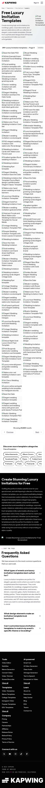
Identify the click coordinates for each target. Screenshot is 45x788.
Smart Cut (27, 663)
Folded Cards (37, 459)
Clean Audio (28, 669)
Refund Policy (7, 736)
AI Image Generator (31, 673)
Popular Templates (9, 704)
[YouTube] (10, 754)
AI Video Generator (31, 666)
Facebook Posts (11, 459)
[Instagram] (15, 754)
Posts (19, 464)
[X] (4, 754)
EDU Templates (7, 707)
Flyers (24, 459)
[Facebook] (27, 754)
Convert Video (7, 673)
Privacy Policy (7, 739)
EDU (25, 704)
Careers (5, 722)
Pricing (4, 719)
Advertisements (11, 454)
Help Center (28, 698)
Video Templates (8, 691)
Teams (26, 707)
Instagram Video (8, 701)
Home (3, 8)
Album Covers (28, 454)
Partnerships (6, 726)
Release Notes (7, 732)
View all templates (9, 449)
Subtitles (5, 666)
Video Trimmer (7, 676)
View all (5, 683)
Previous (10, 432)
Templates (10, 8)
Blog (25, 701)
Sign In (36, 3)
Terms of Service (8, 742)
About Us (27, 691)
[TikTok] (21, 754)
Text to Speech (29, 676)
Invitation (19, 8)
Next (37, 432)
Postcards (30, 464)
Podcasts (8, 464)
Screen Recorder (8, 679)
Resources (27, 694)
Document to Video (31, 679)
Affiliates (5, 729)
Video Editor (6, 663)
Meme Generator (8, 669)
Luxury (27, 8)
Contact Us (28, 711)
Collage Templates (9, 698)
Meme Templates (8, 694)
